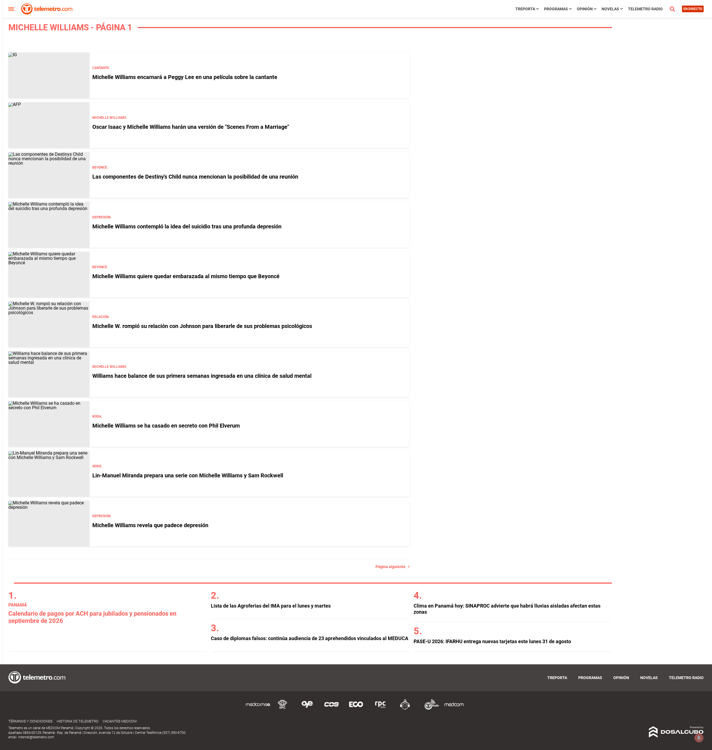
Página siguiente (391, 567)
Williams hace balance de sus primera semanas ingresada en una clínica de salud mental (202, 375)
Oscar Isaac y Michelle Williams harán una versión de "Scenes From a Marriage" (190, 127)
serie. (97, 466)
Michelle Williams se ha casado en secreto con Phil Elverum (166, 425)
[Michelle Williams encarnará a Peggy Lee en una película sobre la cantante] (49, 75)
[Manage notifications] (698, 737)
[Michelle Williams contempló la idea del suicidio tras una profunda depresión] (49, 225)
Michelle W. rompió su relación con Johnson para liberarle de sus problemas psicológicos (202, 326)
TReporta (525, 9)
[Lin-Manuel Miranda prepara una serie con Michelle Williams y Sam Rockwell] (49, 474)
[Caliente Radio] (405, 708)
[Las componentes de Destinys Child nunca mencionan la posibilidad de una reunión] (49, 175)
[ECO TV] (356, 708)
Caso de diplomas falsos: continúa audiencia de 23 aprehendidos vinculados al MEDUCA (309, 638)
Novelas (610, 9)
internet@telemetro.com (36, 737)
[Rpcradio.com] (380, 708)
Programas (556, 9)
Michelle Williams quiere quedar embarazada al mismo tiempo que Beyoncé (186, 276)
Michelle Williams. (109, 118)
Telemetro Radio (645, 9)
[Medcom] (454, 708)
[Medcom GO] (258, 708)
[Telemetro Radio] (429, 708)
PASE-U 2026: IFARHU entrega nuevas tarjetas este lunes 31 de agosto (492, 641)
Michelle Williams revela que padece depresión (150, 525)
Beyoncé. (100, 167)
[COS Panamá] (331, 708)
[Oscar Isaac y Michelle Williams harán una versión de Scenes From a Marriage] (49, 125)
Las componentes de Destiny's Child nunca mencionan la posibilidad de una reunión (195, 176)
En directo (692, 9)
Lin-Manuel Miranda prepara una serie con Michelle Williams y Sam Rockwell (187, 475)
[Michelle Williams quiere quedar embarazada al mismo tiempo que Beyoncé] (49, 274)
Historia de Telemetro (77, 721)
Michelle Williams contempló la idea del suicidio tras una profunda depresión (186, 226)
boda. (97, 416)
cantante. (101, 68)
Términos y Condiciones (30, 721)
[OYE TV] (307, 708)
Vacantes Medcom (120, 721)
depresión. (101, 217)
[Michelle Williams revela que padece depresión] (49, 523)
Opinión (585, 9)
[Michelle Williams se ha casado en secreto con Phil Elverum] (49, 424)
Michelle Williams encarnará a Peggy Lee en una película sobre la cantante (184, 77)
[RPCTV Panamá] (282, 708)
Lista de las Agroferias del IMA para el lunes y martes (271, 606)
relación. (100, 317)
